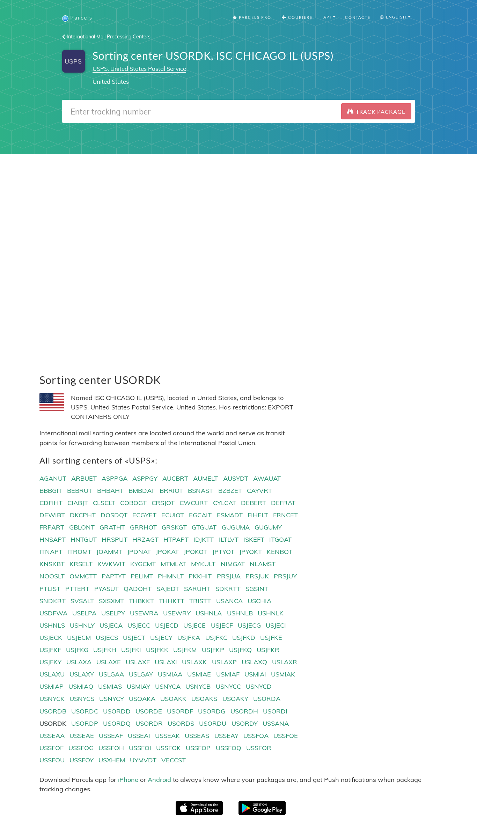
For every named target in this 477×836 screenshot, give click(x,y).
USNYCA (168, 686)
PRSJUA (229, 576)
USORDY (245, 723)
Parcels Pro (254, 17)
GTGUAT (204, 527)
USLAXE (108, 662)
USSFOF (51, 748)
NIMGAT (233, 564)
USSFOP (198, 748)
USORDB (52, 711)
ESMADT (230, 515)
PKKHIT (200, 576)
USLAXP (224, 662)
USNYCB (198, 686)
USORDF (180, 711)
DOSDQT (114, 515)
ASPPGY (144, 478)
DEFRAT (283, 503)
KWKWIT (111, 564)
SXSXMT (111, 601)
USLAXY (81, 674)
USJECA (111, 625)
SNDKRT (52, 601)
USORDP (84, 723)
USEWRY (177, 613)
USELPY (113, 613)
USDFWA (53, 613)
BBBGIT (50, 491)
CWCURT (193, 503)
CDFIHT (51, 503)
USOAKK (173, 699)
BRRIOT (171, 491)
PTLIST (49, 589)
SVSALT (82, 601)
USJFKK (157, 650)
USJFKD (243, 638)
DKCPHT (83, 515)
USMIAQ (80, 686)
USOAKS (204, 699)
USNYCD (259, 686)
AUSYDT (235, 478)
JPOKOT (195, 552)
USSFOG (81, 748)
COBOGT (133, 503)
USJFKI (131, 650)
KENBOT (279, 552)
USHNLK (271, 613)
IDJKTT (203, 539)
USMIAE (199, 674)
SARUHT (197, 589)
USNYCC (228, 686)
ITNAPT (51, 552)
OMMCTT (83, 576)
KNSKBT (52, 564)
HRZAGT (145, 539)
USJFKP (213, 650)
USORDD (117, 711)
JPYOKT (250, 552)
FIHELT (258, 515)
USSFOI (140, 748)
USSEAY (226, 736)
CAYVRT (259, 491)
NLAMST (263, 564)
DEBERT (253, 503)
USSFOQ (228, 748)
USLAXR (284, 662)
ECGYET (144, 515)
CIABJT (77, 503)
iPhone (128, 780)
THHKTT (171, 601)
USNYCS (81, 699)
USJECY (161, 638)
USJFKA (188, 638)
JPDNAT (139, 552)
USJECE (194, 625)
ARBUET (84, 478)
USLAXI (166, 662)
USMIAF (228, 674)
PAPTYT (114, 576)
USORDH (244, 711)
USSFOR (258, 748)
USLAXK (194, 662)
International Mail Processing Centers (108, 37)
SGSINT (256, 589)
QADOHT (138, 589)
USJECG (249, 625)
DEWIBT (52, 515)
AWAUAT (267, 478)
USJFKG (77, 650)
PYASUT (106, 589)
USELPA (84, 613)
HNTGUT (84, 539)
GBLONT (82, 527)
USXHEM (111, 760)
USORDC (84, 711)
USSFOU (52, 760)
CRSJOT (163, 503)
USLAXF (138, 662)
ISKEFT (253, 539)
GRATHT (112, 527)
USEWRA (144, 613)
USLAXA (78, 662)
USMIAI (255, 674)
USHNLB (240, 613)
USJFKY (50, 662)
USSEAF (111, 736)
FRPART (51, 527)
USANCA (229, 601)
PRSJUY (285, 576)
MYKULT (203, 564)
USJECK (50, 638)
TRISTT (200, 601)
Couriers (300, 17)
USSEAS (197, 736)
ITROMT (79, 552)
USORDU (212, 723)
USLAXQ (254, 662)
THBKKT (141, 601)
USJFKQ (240, 650)
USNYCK (52, 699)
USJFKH (104, 650)
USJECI (276, 625)
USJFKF (50, 650)
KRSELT (81, 564)
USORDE (148, 711)
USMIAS (110, 686)
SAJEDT (167, 589)
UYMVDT (143, 760)
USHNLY (82, 625)
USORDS (181, 723)
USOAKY (235, 699)
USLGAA (111, 674)
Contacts (357, 17)
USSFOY (81, 760)
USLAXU (52, 674)
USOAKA (142, 699)
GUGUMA (236, 527)
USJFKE (271, 638)
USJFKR (268, 650)
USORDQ (117, 723)
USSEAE (81, 736)
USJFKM (185, 650)
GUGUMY (268, 527)
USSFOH (111, 748)
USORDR (149, 723)
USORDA (266, 699)
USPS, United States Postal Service (139, 68)
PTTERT (77, 589)
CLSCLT (104, 503)
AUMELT (205, 478)
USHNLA (209, 613)
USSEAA (52, 736)
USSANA (276, 723)
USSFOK (168, 748)
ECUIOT (172, 515)
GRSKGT (174, 527)
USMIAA (170, 674)
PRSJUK (257, 576)
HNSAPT (52, 539)
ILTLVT (229, 539)
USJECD (166, 625)
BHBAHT (110, 491)
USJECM (79, 638)
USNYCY (111, 699)
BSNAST (200, 491)
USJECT (134, 638)
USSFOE (285, 736)
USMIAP (51, 686)
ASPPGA (114, 478)
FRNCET (285, 515)
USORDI (275, 711)
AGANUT (52, 478)
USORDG (211, 711)
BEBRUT (79, 491)
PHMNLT (171, 576)
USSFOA (256, 736)
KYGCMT (143, 564)
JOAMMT (109, 552)
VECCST (173, 760)
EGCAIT (200, 515)
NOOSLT (52, 576)
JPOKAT (167, 552)
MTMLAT (173, 564)
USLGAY (141, 674)
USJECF (222, 625)
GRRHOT (143, 527)
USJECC (138, 625)
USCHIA (259, 601)
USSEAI (139, 736)
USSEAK (167, 736)
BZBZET (230, 491)
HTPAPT (176, 539)
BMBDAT (142, 491)
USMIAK (283, 674)
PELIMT (142, 576)
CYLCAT (224, 503)
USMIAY (138, 686)
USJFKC (216, 638)
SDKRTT (228, 589)
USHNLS (52, 625)
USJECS (107, 638)
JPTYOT (223, 552)
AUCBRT (175, 478)
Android (159, 780)
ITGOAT (280, 539)
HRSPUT (114, 539)
